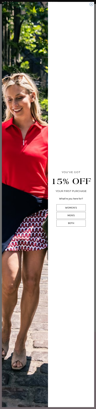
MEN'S (71, 215)
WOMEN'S (71, 207)
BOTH (71, 223)
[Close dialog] (91, 4)
